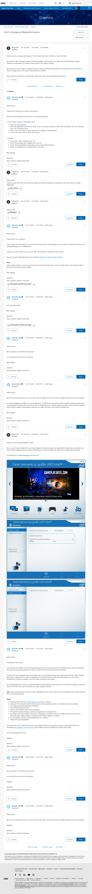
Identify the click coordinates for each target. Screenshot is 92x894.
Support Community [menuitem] (7, 8)
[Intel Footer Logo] (6, 878)
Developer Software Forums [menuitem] (31, 8)
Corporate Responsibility (68, 869)
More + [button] (41, 3)
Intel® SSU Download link (18, 124)
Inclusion (80, 869)
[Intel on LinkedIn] (24, 875)
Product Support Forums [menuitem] (51, 8)
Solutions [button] (32, 3)
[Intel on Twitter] (20, 875)
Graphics (33, 27)
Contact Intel (33, 869)
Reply (81, 80)
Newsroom (41, 869)
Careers (55, 869)
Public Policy (19, 871)
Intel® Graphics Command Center (24, 727)
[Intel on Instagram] (33, 875)
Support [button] (22, 3)
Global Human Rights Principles (27, 886)
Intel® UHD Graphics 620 (31, 702)
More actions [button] (79, 37)
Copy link (70, 164)
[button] (84, 48)
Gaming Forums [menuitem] (66, 8)
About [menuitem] (18, 8)
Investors (49, 869)
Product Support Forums (22, 27)
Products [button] (13, 3)
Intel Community (8, 27)
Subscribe (81, 32)
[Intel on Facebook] (15, 875)
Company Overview (21, 869)
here (56, 854)
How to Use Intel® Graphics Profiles (51, 257)
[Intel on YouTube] (28, 875)
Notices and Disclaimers (20, 885)
